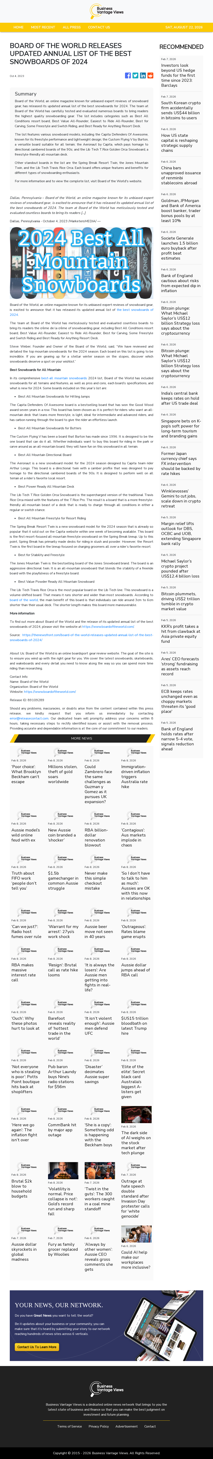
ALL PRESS (72, 27)
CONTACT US (99, 27)
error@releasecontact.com (29, 718)
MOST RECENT (43, 27)
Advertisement (126, 1426)
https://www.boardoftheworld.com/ (108, 626)
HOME (19, 27)
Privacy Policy (99, 1426)
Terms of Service (69, 1426)
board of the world (24, 600)
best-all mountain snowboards (64, 378)
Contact (150, 1426)
